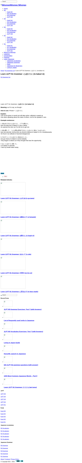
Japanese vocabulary (14, 61)
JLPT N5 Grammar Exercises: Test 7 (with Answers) (22, 309)
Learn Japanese (9, 59)
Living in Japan (12, 67)
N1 (5, 44)
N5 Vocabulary (11, 13)
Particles (6, 57)
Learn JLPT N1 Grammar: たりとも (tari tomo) (20, 387)
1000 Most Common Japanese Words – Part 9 (20, 376)
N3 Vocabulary (11, 30)
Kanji (8, 64)
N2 (5, 35)
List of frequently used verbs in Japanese (19, 320)
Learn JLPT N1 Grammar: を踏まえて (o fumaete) (18, 217)
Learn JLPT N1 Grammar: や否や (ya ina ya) (16, 273)
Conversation (8, 56)
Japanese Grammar (13, 62)
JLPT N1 (10, 51)
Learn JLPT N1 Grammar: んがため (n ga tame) (17, 198)
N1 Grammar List (10, 70)
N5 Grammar (11, 15)
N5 (5, 10)
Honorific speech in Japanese (15, 354)
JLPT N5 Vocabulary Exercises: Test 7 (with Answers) (23, 331)
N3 (5, 27)
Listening (7, 54)
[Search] (1, 295)
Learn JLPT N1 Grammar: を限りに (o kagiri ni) (17, 235)
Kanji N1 (9, 45)
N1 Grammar (11, 49)
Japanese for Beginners (14, 66)
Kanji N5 (9, 12)
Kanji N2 (9, 37)
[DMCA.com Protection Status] (19, 461)
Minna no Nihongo (10, 52)
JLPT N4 (10, 25)
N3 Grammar (11, 32)
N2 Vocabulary (11, 39)
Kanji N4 (9, 20)
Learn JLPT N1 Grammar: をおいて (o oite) (16, 254)
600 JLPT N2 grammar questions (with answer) (21, 365)
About (2, 459)
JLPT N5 (10, 17)
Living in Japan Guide (12, 343)
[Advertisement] (41, 90)
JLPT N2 (10, 42)
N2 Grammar (11, 40)
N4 (5, 18)
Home (6, 8)
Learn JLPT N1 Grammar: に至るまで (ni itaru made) (19, 291)
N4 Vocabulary (11, 22)
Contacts (7, 459)
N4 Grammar (11, 24)
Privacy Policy (15, 459)
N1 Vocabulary (11, 47)
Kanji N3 (9, 29)
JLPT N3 (10, 34)
